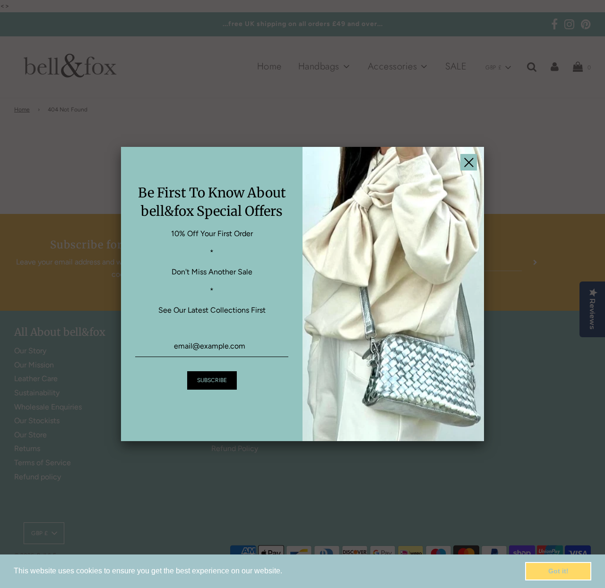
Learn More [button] (304, 571)
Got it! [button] (558, 571)
